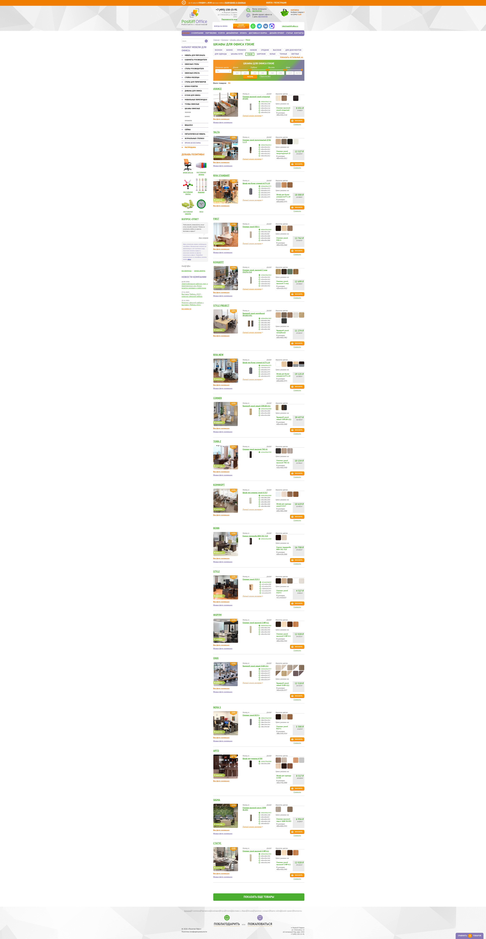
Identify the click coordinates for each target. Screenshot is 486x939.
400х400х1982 (265, 323)
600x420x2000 (266, 539)
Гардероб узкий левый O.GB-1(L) (255, 666)
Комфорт (219, 484)
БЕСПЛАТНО (257, 11)
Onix (216, 658)
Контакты (299, 33)
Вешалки (189, 125)
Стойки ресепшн (192, 77)
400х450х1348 (265, 104)
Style (216, 571)
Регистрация (280, 2)
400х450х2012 (266, 145)
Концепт (218, 262)
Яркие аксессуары (193, 143)
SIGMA (216, 799)
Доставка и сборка (258, 33)
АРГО (216, 750)
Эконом (188, 112)
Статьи (289, 33)
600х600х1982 (265, 320)
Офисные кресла (192, 73)
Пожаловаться (260, 924)
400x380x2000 (265, 498)
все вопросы (186, 271)
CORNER (217, 398)
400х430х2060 (266, 229)
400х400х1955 (266, 813)
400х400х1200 (265, 815)
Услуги (221, 33)
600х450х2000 (266, 409)
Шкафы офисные (192, 108)
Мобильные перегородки (196, 99)
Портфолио (211, 33)
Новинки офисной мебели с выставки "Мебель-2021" (193, 303)
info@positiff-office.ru (290, 26)
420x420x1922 (266, 275)
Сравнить (297, 124)
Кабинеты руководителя (196, 60)
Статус (217, 843)
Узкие (250, 54)
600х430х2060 (265, 236)
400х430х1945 (266, 625)
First (216, 218)
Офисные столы (192, 64)
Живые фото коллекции (222, 122)
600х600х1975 (266, 186)
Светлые (295, 54)
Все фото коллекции (221, 119)
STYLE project (221, 305)
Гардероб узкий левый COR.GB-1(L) (256, 406)
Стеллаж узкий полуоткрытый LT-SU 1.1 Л (257, 141)
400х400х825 (265, 817)
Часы (201, 212)
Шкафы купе (237, 54)
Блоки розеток (191, 86)
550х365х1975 (265, 188)
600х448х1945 (265, 628)
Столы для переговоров (195, 82)
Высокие (277, 50)
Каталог (186, 33)
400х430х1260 (265, 232)
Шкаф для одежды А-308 (252, 758)
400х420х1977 (265, 673)
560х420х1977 (266, 669)
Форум (217, 614)
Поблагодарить (227, 924)
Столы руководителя (194, 68)
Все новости (186, 309)
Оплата (243, 33)
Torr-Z (217, 441)
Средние (265, 50)
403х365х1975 (265, 193)
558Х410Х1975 (266, 589)
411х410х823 (266, 582)
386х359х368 (265, 727)
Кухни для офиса (192, 95)
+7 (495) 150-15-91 (226, 9)
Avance (217, 88)
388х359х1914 (266, 718)
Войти (269, 2)
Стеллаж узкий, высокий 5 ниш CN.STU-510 (255, 271)
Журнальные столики (194, 138)
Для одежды (221, 54)
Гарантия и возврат (261, 911)
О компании (197, 33)
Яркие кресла (188, 173)
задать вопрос (199, 271)
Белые (273, 54)
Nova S (217, 707)
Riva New (218, 354)
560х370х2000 (266, 761)
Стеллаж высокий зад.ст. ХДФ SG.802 (254, 809)
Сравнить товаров (469, 935)
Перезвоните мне (229, 19)
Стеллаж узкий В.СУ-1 (251, 715)
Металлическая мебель (195, 134)
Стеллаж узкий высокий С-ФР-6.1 (256, 622)
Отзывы (250, 911)
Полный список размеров (252, 115)
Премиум (188, 121)
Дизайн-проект (277, 33)
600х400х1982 (266, 318)
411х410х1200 (266, 584)
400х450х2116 (266, 102)
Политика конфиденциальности (194, 932)
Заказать (298, 121)
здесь (189, 259)
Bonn (216, 528)
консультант (241, 26)
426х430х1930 (266, 452)
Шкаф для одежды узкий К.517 (255, 492)
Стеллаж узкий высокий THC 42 (255, 449)
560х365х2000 (265, 763)
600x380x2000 (266, 495)
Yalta (216, 132)
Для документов (293, 50)
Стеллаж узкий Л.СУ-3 (251, 579)
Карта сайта (275, 911)
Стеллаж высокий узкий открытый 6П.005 (256, 97)
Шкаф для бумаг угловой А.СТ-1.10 (256, 183)
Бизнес (187, 116)
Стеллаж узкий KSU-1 (251, 226)
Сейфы (188, 129)
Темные (283, 54)
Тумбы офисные (192, 104)
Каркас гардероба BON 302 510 (255, 536)
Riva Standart (221, 175)
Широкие (261, 54)
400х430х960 (265, 234)
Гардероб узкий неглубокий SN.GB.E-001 (254, 314)
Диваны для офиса (193, 91)
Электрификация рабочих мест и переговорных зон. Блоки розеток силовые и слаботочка (195, 286)
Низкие (253, 50)
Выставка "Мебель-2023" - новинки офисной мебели (192, 295)
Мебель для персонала (195, 55)
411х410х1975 (266, 586)
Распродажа (190, 147)
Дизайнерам (232, 33)
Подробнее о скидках (235, 3)
